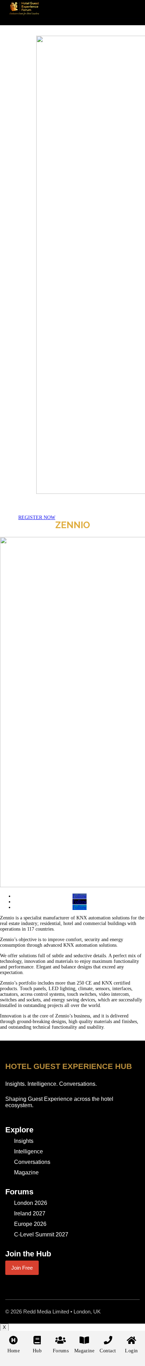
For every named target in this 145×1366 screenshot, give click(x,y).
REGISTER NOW (36, 517)
